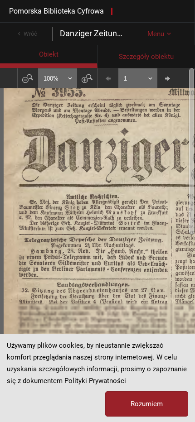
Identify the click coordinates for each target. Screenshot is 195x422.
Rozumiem (147, 404)
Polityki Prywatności (95, 381)
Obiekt (48, 54)
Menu (155, 34)
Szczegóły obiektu (146, 57)
